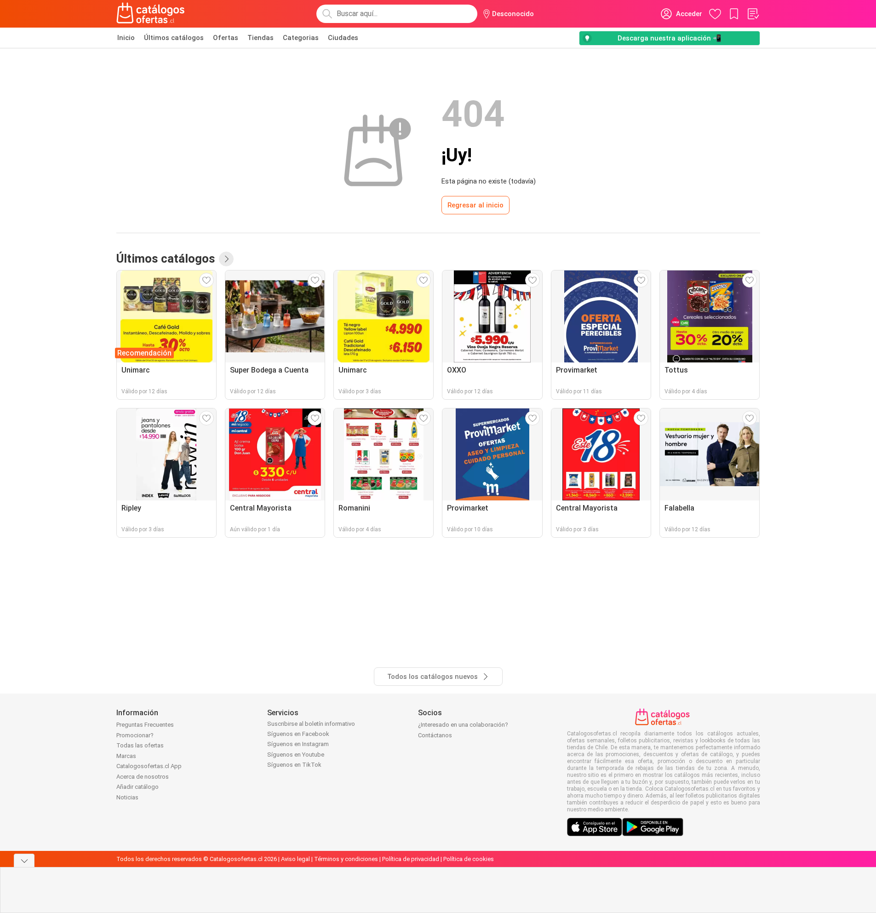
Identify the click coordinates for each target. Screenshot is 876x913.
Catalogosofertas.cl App (149, 766)
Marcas (126, 755)
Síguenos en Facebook (298, 733)
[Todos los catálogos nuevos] (226, 259)
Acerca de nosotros (142, 776)
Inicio (126, 38)
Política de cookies (468, 859)
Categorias (301, 38)
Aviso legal (295, 859)
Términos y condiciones (346, 859)
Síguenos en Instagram (298, 744)
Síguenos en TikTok (294, 764)
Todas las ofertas (140, 745)
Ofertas (225, 38)
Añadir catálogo (137, 786)
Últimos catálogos (174, 38)
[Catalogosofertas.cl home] (152, 13)
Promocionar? (135, 735)
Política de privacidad (410, 859)
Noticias (127, 797)
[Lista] (752, 13)
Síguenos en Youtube (295, 754)
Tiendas (260, 38)
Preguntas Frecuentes (145, 724)
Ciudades (343, 38)
